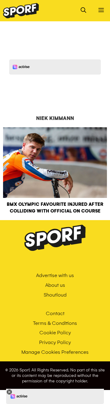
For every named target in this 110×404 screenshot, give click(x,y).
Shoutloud (55, 295)
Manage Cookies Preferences (55, 352)
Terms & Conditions (55, 323)
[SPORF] (21, 10)
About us (55, 285)
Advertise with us (55, 275)
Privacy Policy (55, 342)
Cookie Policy (55, 332)
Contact (55, 313)
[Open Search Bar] (83, 10)
